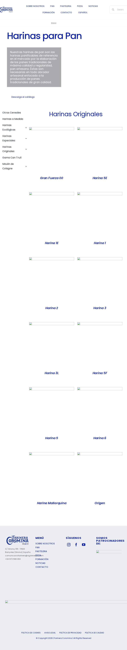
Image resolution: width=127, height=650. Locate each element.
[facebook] (76, 545)
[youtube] (84, 545)
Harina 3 (99, 308)
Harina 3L (52, 373)
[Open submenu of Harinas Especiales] (25, 137)
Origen (100, 503)
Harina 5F (100, 373)
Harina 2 (51, 308)
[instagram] (69, 545)
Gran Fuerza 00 (51, 178)
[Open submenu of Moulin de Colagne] (25, 165)
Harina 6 (99, 438)
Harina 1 (100, 243)
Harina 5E (100, 178)
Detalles (52, 150)
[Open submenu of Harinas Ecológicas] (25, 126)
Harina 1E (52, 243)
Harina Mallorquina (51, 503)
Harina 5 (51, 438)
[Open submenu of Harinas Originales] (25, 148)
